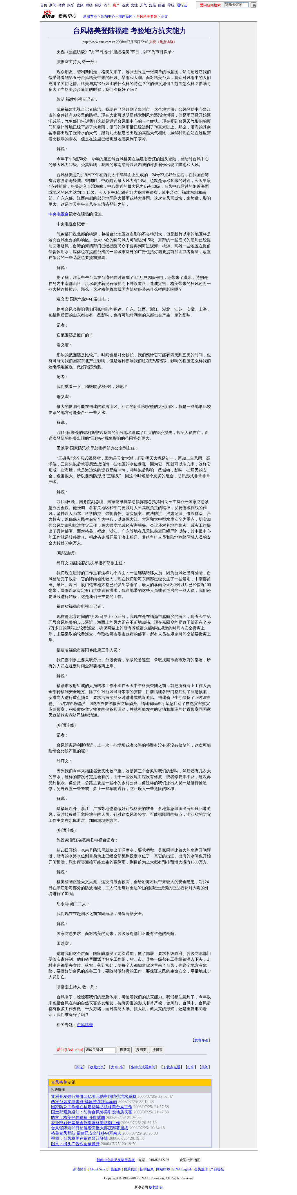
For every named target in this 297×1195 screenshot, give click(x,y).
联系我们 (130, 1169)
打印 (190, 1067)
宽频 (80, 5)
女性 (134, 5)
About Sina (97, 1169)
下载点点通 (171, 1067)
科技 (98, 5)
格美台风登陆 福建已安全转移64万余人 (86, 1133)
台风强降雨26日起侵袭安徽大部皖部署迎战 (89, 1128)
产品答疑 (217, 1169)
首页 (43, 5)
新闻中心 (108, 16)
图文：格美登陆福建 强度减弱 (78, 1117)
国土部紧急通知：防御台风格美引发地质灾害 (91, 1112)
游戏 (125, 5)
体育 (61, 5)
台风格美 (85, 1025)
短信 (152, 5)
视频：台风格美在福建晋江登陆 (79, 1138)
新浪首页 (90, 16)
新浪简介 (80, 1169)
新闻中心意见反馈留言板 (116, 1160)
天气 (143, 5)
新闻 (52, 5)
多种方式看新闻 (143, 1067)
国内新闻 (126, 16)
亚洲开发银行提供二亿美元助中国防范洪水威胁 (93, 1096)
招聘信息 (147, 1169)
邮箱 (161, 5)
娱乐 (70, 5)
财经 (89, 5)
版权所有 (156, 1187)
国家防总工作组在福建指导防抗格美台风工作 (91, 1107)
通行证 (182, 5)
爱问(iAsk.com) (70, 1049)
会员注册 (201, 1169)
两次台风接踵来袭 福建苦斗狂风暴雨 (84, 1102)
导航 (170, 5)
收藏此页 (97, 1067)
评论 (79, 1067)
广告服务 (114, 1169)
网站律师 (163, 1169)
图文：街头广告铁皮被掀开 (75, 1144)
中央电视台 (58, 214)
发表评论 (201, 1040)
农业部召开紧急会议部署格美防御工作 (85, 1123)
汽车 (107, 5)
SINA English (182, 1169)
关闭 (204, 1067)
